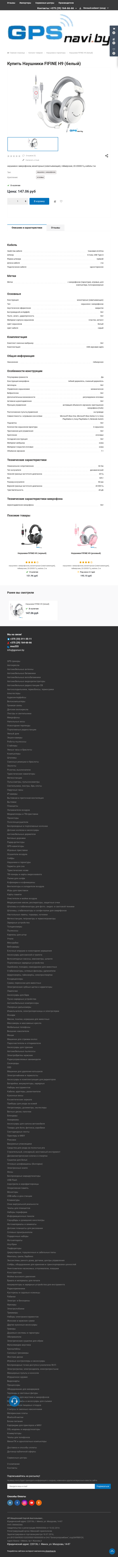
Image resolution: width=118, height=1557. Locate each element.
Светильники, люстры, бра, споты (24, 786)
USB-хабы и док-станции (19, 1196)
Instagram (24, 1503)
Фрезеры (11, 1304)
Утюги (10, 938)
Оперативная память (17, 1188)
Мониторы (12, 1192)
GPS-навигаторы (15, 846)
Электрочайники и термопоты (22, 1075)
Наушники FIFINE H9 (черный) (32, 553)
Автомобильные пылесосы (21, 1051)
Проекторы (13, 818)
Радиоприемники (16, 1288)
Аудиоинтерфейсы (16, 697)
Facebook (17, 1503)
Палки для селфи (16, 878)
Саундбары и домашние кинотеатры (25, 1220)
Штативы (12, 757)
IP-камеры (12, 794)
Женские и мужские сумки (21, 1320)
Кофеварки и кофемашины (21, 882)
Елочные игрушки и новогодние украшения (29, 950)
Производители (66, 3)
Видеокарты (13, 1381)
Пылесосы (12, 930)
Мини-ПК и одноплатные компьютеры (27, 1441)
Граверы (11, 1328)
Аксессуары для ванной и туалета (24, 955)
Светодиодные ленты (18, 1131)
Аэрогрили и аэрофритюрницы (23, 1184)
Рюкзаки (11, 1139)
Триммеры (12, 1312)
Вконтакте (10, 1503)
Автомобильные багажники (21, 673)
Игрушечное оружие (17, 1377)
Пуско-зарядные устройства (21, 999)
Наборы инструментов (18, 1087)
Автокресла (13, 665)
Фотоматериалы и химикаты (22, 1224)
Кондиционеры (15, 979)
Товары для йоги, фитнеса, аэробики (26, 1127)
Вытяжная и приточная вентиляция (25, 798)
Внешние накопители (18, 1031)
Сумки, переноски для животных (24, 983)
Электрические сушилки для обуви (25, 1341)
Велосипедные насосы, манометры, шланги (30, 959)
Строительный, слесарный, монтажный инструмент (33, 1152)
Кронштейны (13, 1349)
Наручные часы (15, 790)
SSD (9, 1067)
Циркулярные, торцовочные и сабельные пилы (31, 1252)
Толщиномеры (14, 926)
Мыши (10, 1035)
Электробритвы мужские (20, 1055)
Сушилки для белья (17, 1160)
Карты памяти (14, 894)
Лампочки (12, 991)
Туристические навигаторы (21, 774)
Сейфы (10, 858)
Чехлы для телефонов (18, 1437)
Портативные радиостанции (21, 729)
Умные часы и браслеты (19, 749)
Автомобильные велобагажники (24, 677)
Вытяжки (11, 802)
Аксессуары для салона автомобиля (26, 1123)
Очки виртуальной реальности (22, 1204)
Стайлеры (12, 745)
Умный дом (13, 733)
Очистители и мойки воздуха (22, 898)
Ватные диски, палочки (19, 1111)
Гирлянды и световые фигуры (22, 1393)
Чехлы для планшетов (18, 1208)
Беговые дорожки (16, 838)
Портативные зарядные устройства (25, 963)
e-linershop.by (50, 1551)
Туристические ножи (17, 870)
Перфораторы (14, 1248)
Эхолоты (11, 765)
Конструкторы (14, 1272)
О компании (13, 1464)
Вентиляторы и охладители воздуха (25, 886)
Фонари (11, 1015)
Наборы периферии (17, 1212)
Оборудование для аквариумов (23, 1389)
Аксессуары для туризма (20, 1047)
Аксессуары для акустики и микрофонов (28, 1397)
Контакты (12, 1468)
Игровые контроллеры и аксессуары (26, 1361)
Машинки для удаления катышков (25, 1071)
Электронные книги (17, 1168)
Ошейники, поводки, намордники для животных (32, 967)
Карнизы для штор (16, 934)
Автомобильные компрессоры (23, 1003)
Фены (10, 1172)
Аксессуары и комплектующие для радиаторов (31, 1079)
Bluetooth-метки (15, 1417)
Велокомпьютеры (16, 701)
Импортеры (25, 3)
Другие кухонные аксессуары (22, 1324)
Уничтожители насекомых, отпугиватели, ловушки (33, 1268)
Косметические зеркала (19, 1099)
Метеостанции (14, 778)
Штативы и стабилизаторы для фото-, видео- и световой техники (40, 906)
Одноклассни (39, 1503)
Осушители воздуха (17, 854)
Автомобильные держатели (21, 834)
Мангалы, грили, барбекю (20, 1256)
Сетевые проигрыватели (19, 1232)
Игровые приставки (17, 850)
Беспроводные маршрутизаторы (24, 1176)
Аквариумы (13, 1119)
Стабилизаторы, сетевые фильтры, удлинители (31, 971)
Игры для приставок (17, 890)
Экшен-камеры (14, 737)
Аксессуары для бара (18, 995)
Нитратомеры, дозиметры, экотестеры (27, 1107)
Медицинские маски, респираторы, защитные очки (33, 902)
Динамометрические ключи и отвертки (27, 1156)
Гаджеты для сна (15, 866)
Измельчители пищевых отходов (24, 1405)
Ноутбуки (12, 1244)
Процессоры (13, 1385)
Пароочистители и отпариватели (24, 1043)
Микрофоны (13, 717)
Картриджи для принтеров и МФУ (24, 1425)
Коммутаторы (14, 1433)
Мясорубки (12, 942)
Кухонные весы (15, 1095)
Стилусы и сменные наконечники (24, 1409)
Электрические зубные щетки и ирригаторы (29, 987)
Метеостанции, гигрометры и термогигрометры (31, 918)
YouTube (32, 1503)
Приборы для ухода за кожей (22, 1103)
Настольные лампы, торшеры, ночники (27, 914)
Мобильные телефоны (18, 1027)
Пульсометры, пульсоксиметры (23, 782)
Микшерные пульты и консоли (23, 1373)
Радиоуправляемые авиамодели (24, 1059)
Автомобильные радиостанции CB (25, 685)
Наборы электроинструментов (23, 1316)
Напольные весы (16, 721)
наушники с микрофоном (46, 172)
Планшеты (12, 806)
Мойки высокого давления (21, 1276)
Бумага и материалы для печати (23, 1280)
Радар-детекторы (16, 842)
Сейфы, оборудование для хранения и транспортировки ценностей (41, 1264)
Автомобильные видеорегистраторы (26, 681)
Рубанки (11, 1296)
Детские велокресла (17, 709)
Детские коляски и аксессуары (23, 830)
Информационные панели (20, 1216)
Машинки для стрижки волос (22, 1039)
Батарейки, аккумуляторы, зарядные (26, 1083)
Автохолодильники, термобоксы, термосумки (30, 689)
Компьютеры (14, 753)
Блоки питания (15, 1421)
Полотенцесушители (17, 822)
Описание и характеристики (27, 227)
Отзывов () (30, 156)
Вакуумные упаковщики (19, 1144)
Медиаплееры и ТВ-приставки (22, 814)
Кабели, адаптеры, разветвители (24, 1091)
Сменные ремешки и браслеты (23, 761)
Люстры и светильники (19, 713)
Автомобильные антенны (20, 669)
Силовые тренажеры (18, 1353)
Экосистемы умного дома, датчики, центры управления (35, 1260)
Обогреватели (14, 1337)
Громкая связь (14, 705)
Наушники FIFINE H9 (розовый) (86, 553)
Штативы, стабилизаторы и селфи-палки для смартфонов (37, 910)
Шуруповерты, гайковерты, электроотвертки (30, 975)
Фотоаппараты (14, 1240)
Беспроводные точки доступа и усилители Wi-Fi (31, 1365)
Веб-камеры (13, 946)
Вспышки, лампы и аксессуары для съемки (29, 1401)
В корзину (39, 201)
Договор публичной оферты (21, 1451)
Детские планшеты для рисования (25, 1228)
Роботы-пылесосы (16, 741)
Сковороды (13, 1063)
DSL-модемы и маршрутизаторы (23, 1429)
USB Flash (12, 1180)
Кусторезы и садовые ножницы (23, 1292)
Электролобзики (15, 1308)
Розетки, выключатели (19, 770)
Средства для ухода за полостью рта (26, 1148)
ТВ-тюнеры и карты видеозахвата (24, 874)
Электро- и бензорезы (18, 1300)
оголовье (40, 177)
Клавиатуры (13, 1200)
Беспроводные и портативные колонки (27, 826)
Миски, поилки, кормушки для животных (28, 1019)
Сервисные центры (44, 3)
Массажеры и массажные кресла (24, 1023)
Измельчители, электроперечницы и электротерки (33, 1011)
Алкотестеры (13, 693)
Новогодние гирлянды (18, 725)
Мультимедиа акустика (19, 1345)
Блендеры (12, 1115)
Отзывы (11, 3)
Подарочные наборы (17, 1236)
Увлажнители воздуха (18, 810)
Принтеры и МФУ (16, 1135)
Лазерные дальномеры (19, 1007)
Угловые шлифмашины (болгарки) (25, 1164)
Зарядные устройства (18, 922)
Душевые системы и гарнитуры (23, 1333)
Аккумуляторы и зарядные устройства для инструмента (36, 1284)
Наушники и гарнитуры (19, 862)
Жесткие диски (15, 1357)
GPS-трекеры (13, 661)
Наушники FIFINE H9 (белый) (37, 604)
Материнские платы (17, 1413)
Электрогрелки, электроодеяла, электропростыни (32, 1369)
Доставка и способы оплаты (22, 1447)
